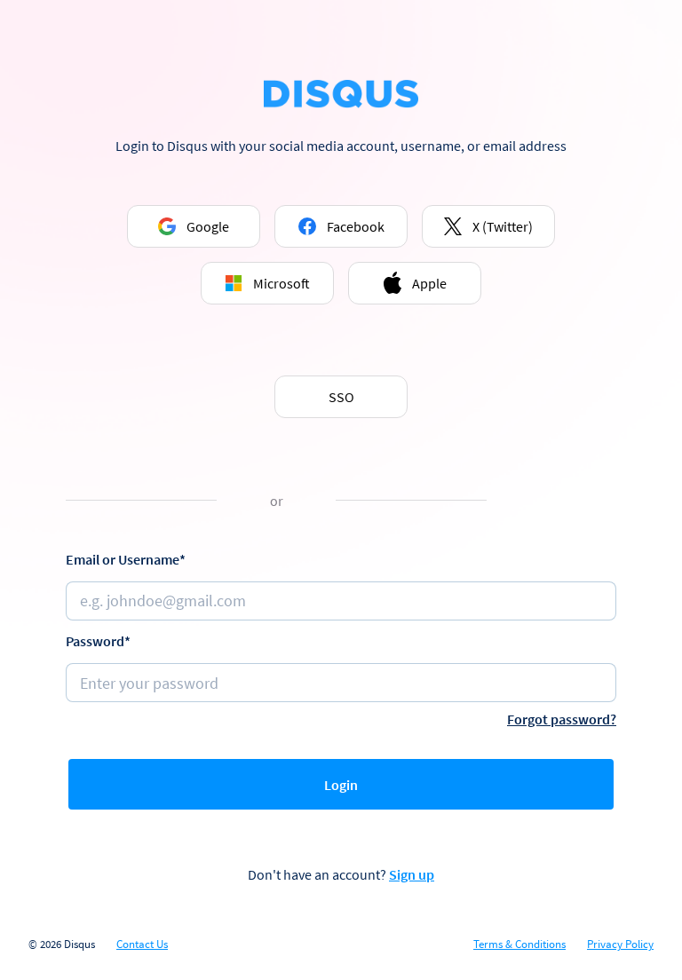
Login (341, 785)
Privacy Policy (620, 944)
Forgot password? (561, 719)
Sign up (411, 874)
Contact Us (142, 944)
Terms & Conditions (519, 944)
